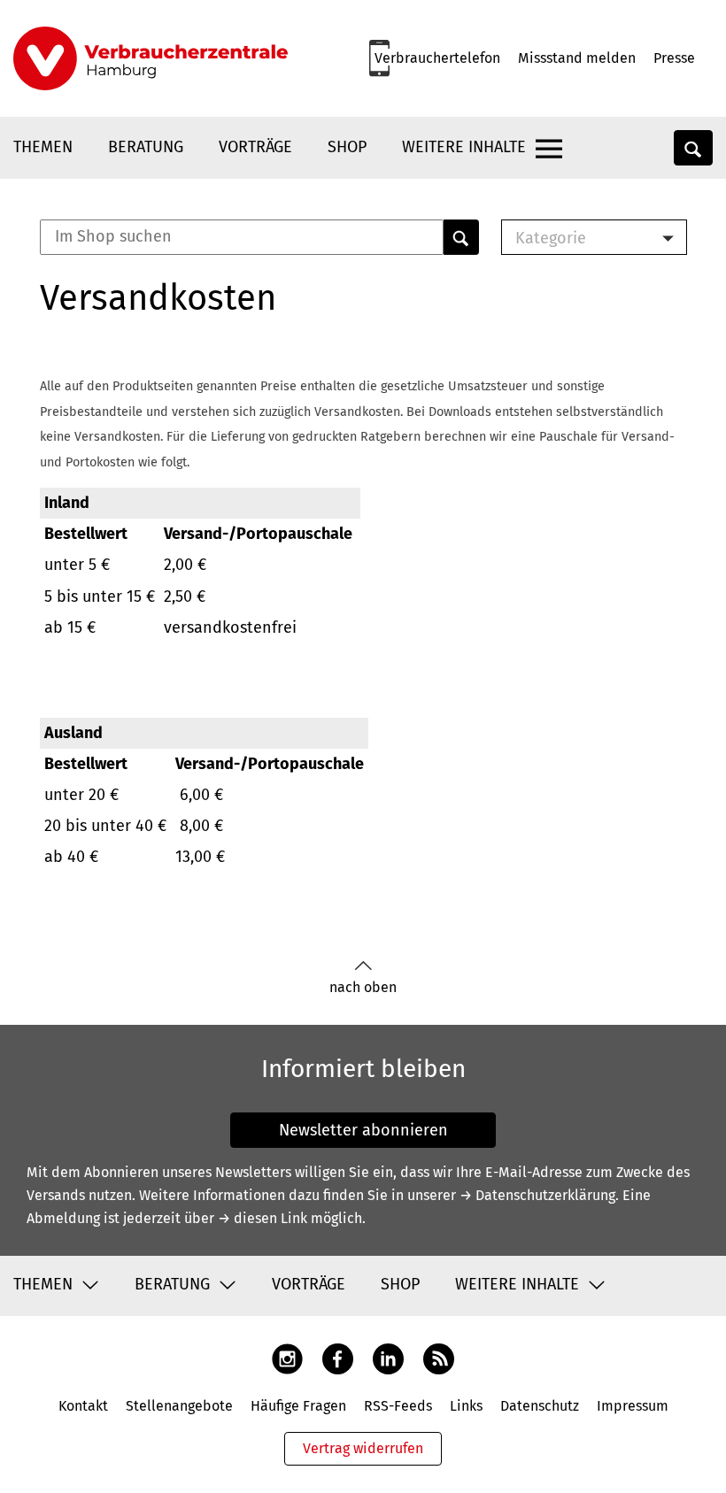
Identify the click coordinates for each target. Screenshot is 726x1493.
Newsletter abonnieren (363, 1130)
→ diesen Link (262, 1218)
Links (466, 1405)
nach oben (363, 987)
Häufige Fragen (298, 1405)
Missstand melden (577, 58)
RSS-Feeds (398, 1405)
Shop (347, 147)
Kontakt (83, 1405)
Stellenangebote (179, 1405)
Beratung (145, 147)
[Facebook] (337, 1358)
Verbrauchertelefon (437, 58)
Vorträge (255, 147)
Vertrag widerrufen (363, 1448)
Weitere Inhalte (464, 147)
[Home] (150, 58)
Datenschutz (539, 1405)
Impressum (632, 1405)
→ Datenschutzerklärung (537, 1195)
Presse (674, 58)
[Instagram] (287, 1358)
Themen (43, 147)
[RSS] (438, 1358)
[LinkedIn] (388, 1358)
